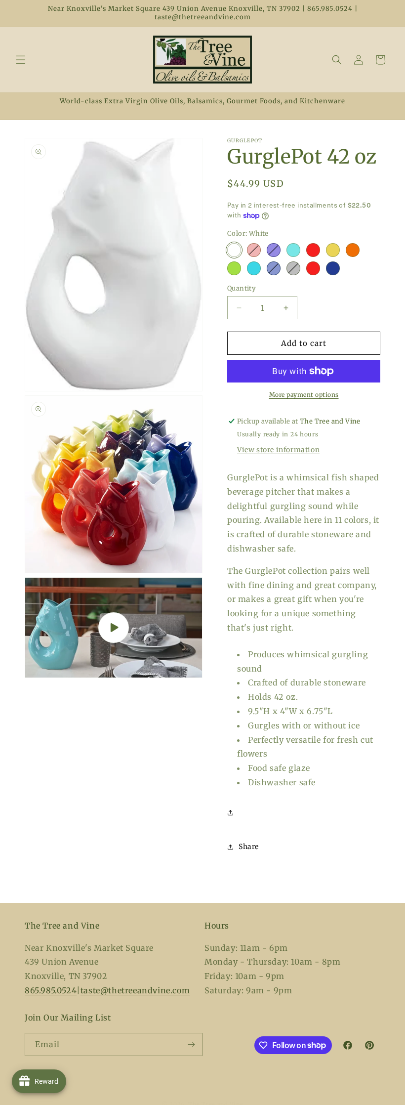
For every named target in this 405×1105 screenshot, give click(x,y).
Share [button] (249, 846)
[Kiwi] (234, 268)
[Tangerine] (353, 250)
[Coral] (254, 250)
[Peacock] (254, 268)
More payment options (304, 394)
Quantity (241, 288)
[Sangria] (313, 250)
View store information (278, 449)
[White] (234, 250)
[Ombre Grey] (293, 268)
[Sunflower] (333, 250)
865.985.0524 (51, 990)
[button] (21, 60)
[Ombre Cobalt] (274, 268)
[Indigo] (333, 268)
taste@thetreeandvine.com (135, 990)
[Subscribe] (191, 1044)
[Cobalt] (274, 250)
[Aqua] (293, 250)
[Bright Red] (313, 268)
